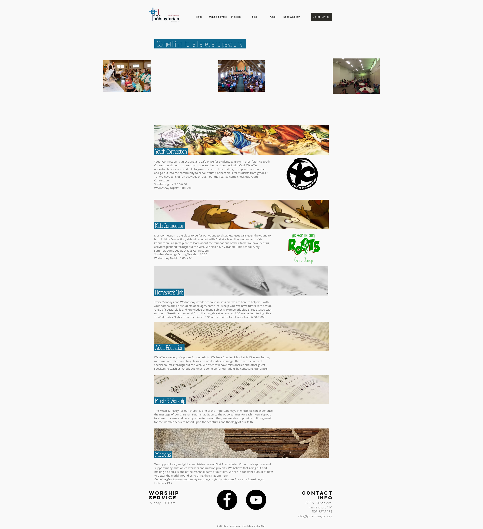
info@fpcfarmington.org (315, 516)
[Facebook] (227, 500)
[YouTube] (256, 500)
